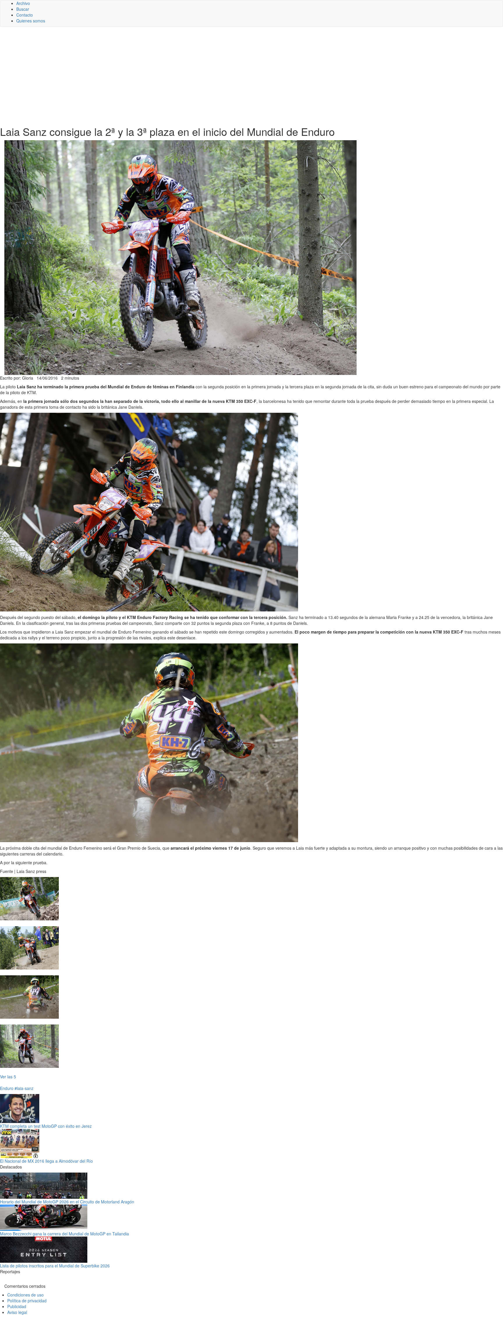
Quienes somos (30, 21)
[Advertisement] (251, 76)
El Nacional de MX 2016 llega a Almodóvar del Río (46, 1161)
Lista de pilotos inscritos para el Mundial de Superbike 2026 (55, 1266)
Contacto (24, 15)
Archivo (23, 3)
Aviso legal (17, 1312)
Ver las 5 (8, 1076)
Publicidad (16, 1306)
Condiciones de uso (25, 1295)
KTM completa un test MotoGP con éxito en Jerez (46, 1126)
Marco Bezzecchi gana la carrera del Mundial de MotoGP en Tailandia (64, 1234)
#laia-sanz (24, 1088)
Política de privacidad (27, 1300)
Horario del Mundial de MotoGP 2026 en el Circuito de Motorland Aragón (67, 1202)
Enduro (6, 1088)
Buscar (22, 9)
